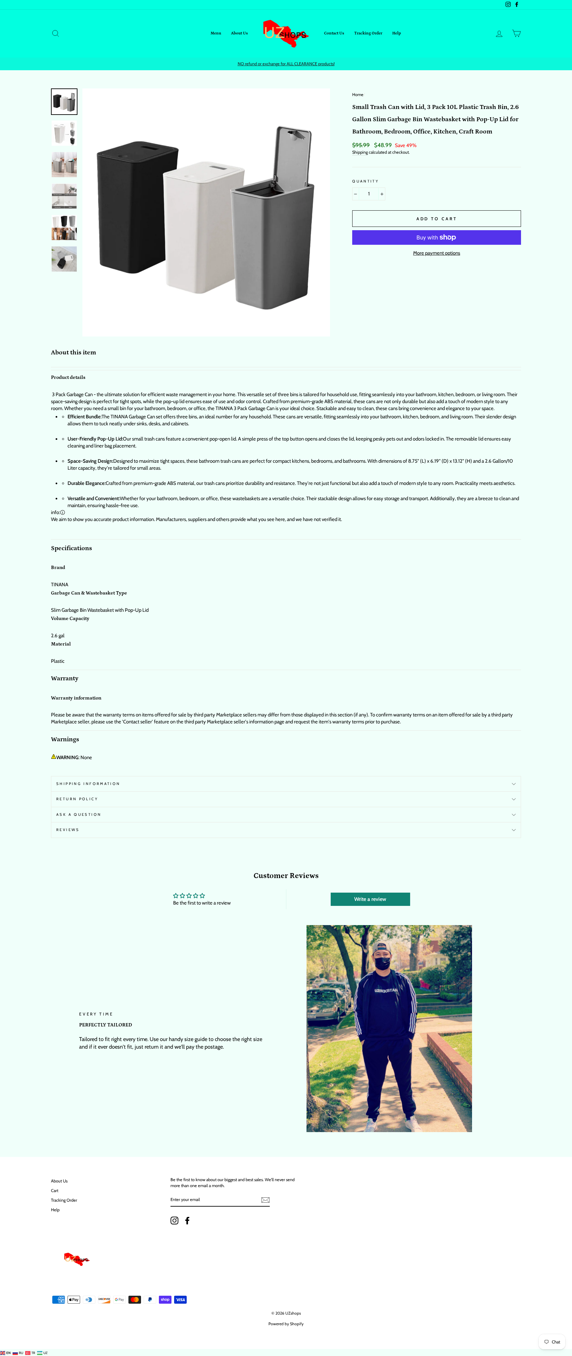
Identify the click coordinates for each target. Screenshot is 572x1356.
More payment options (436, 253)
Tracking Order (368, 33)
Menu (216, 33)
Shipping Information (88, 783)
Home (357, 94)
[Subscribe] (265, 1200)
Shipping (360, 152)
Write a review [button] (370, 899)
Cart (54, 1190)
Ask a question (78, 814)
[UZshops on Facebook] (187, 1221)
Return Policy (77, 799)
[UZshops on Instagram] (174, 1221)
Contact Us (334, 33)
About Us (239, 33)
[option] (286, 64)
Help (396, 33)
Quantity (365, 181)
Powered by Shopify (286, 1323)
